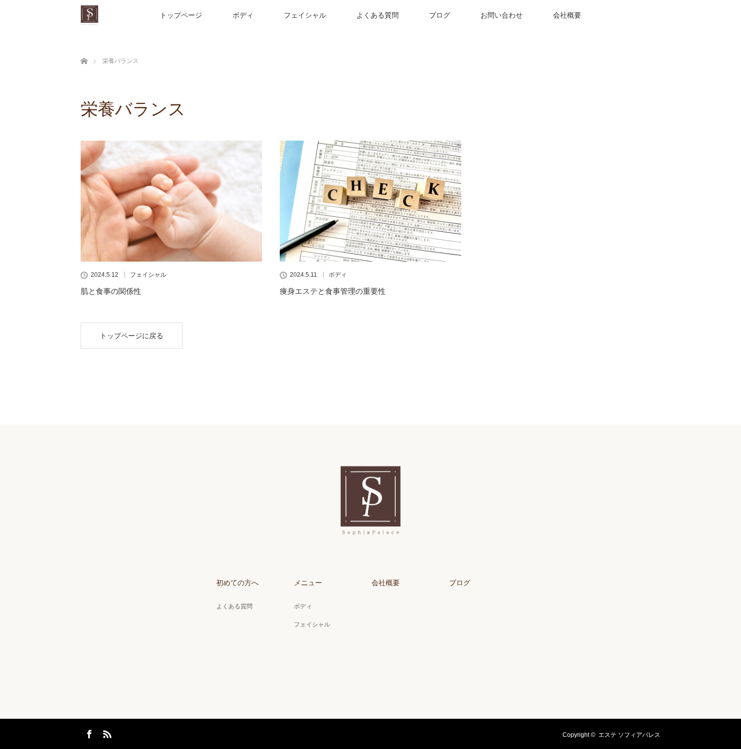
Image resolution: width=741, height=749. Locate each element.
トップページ (181, 15)
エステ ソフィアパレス (629, 734)
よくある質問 (377, 15)
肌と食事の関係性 (111, 291)
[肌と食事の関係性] (171, 201)
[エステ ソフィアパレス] (371, 528)
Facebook (88, 732)
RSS (105, 732)
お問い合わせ (501, 15)
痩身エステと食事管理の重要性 (333, 291)
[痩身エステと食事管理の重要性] (370, 201)
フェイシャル (305, 15)
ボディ (243, 15)
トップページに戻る (131, 336)
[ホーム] (84, 49)
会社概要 (567, 15)
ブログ (439, 15)
